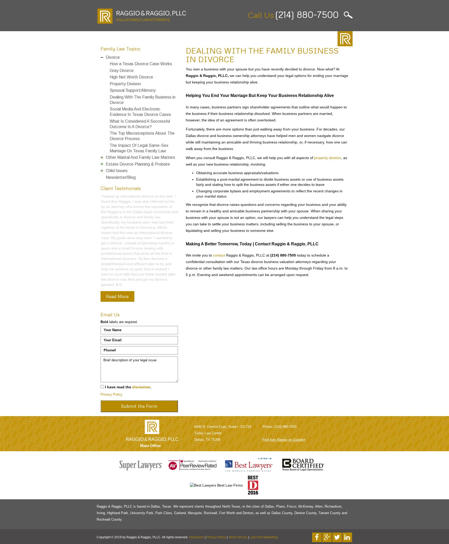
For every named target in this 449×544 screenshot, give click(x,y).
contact (219, 255)
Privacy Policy (111, 478)
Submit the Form (139, 489)
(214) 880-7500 (307, 14)
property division (327, 158)
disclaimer (141, 470)
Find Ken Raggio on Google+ (284, 523)
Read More (117, 379)
